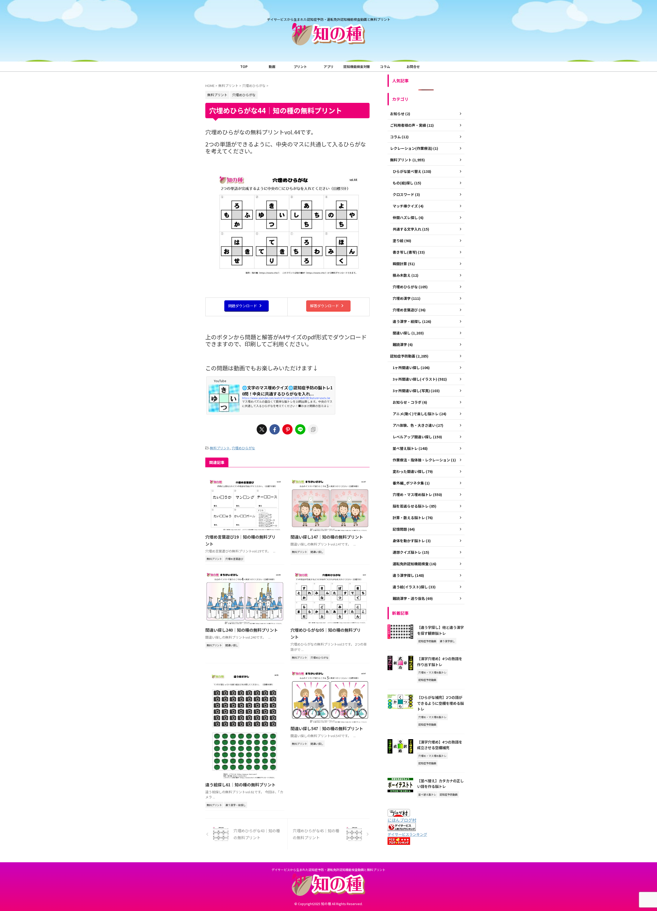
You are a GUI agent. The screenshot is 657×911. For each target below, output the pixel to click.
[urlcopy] (313, 429)
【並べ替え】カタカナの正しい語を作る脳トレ (440, 783)
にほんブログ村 (402, 820)
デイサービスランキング (407, 834)
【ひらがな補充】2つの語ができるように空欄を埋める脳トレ (440, 703)
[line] (300, 429)
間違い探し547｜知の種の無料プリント (327, 728)
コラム (385, 66)
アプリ (329, 66)
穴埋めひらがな (243, 447)
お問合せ (413, 66)
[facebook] (274, 429)
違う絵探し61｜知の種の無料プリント (240, 784)
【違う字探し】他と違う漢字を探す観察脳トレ (440, 630)
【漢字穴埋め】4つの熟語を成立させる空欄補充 (439, 744)
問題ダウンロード (242, 305)
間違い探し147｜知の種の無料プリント (327, 537)
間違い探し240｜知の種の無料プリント (241, 630)
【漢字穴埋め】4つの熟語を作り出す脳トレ (439, 661)
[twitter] (262, 429)
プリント (300, 66)
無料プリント (220, 447)
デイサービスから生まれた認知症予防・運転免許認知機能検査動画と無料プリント (328, 869)
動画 (272, 66)
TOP (244, 66)
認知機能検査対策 (356, 66)
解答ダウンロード (324, 305)
